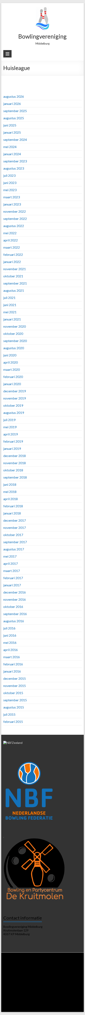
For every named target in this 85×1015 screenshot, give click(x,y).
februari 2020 (13, 377)
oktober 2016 (13, 607)
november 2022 (14, 211)
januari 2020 (12, 384)
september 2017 (15, 542)
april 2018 (10, 499)
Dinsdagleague (20, 976)
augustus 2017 (13, 549)
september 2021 (15, 283)
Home (16, 965)
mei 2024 (10, 147)
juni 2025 (9, 125)
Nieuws (26, 965)
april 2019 (10, 434)
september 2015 (15, 700)
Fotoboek (38, 1007)
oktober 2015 (13, 693)
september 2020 (15, 341)
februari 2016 (13, 664)
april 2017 (10, 563)
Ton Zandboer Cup (17, 996)
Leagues (11, 972)
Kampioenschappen (18, 992)
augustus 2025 (13, 118)
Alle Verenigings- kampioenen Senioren (42, 1000)
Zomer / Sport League (50, 980)
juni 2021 (9, 305)
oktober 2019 (13, 405)
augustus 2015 (13, 707)
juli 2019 (9, 420)
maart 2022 (11, 247)
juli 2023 (9, 175)
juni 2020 (9, 355)
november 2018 (14, 463)
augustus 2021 (13, 290)
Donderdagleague (63, 976)
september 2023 (15, 161)
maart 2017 (11, 571)
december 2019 (14, 391)
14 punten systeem (52, 972)
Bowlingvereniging (42, 36)
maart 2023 (11, 197)
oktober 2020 (13, 333)
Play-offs (73, 992)
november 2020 (14, 326)
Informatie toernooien (56, 984)
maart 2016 (11, 657)
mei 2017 (10, 556)
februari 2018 (13, 506)
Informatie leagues (28, 972)
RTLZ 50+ (20, 984)
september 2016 (15, 614)
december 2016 (14, 592)
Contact (62, 1007)
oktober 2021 (13, 276)
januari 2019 (12, 448)
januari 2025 (12, 132)
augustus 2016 (13, 621)
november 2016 (14, 599)
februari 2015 (13, 721)
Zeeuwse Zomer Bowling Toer (58, 988)
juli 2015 (9, 714)
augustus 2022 (13, 226)
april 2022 (10, 240)
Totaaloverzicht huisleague (21, 980)
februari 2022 (13, 254)
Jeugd (62, 992)
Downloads (54, 968)
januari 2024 (12, 154)
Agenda (41, 968)
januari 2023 (12, 204)
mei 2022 (10, 233)
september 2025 (15, 111)
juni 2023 (9, 183)
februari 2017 (13, 578)
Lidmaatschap (14, 968)
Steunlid (29, 968)
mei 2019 (10, 427)
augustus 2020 (13, 348)
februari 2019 (13, 441)
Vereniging (40, 965)
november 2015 (14, 686)
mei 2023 (10, 190)
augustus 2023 (13, 168)
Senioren (51, 992)
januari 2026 (12, 104)
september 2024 (15, 139)
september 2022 (15, 218)
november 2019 (14, 398)
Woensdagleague (40, 976)
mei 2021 (10, 312)
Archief (51, 1007)
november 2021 (14, 269)
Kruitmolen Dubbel (28, 988)
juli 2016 (9, 628)
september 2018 (15, 477)
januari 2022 (12, 262)
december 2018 (14, 456)
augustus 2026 (13, 96)
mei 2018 (10, 492)
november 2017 (14, 527)
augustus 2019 (13, 412)
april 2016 (10, 650)
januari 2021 (12, 319)
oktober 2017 (13, 535)
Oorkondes (11, 1000)
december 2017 (14, 520)
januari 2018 (12, 513)
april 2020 (10, 362)
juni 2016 (9, 635)
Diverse (57, 996)
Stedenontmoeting (40, 996)
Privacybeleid (70, 968)
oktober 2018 (13, 470)
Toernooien (34, 984)
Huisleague (72, 972)
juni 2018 (9, 484)
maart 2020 (11, 369)
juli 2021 (9, 298)
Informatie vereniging (60, 965)
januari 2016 (12, 671)
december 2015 (14, 678)
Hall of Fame (71, 996)
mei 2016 (10, 642)
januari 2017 (12, 585)
